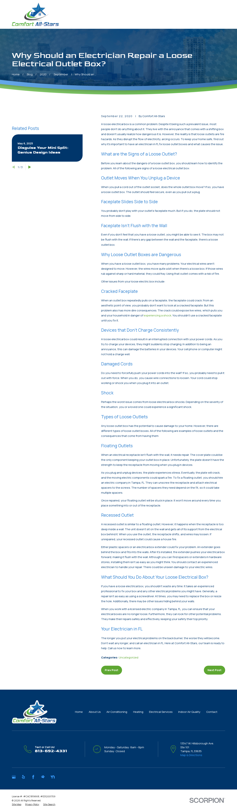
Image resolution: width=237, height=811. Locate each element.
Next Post (214, 670)
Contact (211, 712)
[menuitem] (16, 804)
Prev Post (111, 670)
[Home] (35, 14)
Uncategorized (128, 657)
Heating (138, 712)
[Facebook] (33, 777)
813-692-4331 (51, 750)
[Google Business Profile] (14, 777)
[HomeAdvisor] (43, 777)
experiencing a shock (157, 315)
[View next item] (29, 167)
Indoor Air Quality (189, 712)
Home (79, 712)
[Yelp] (23, 777)
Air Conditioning (116, 712)
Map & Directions (191, 755)
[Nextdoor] (53, 777)
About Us (95, 712)
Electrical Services (161, 712)
